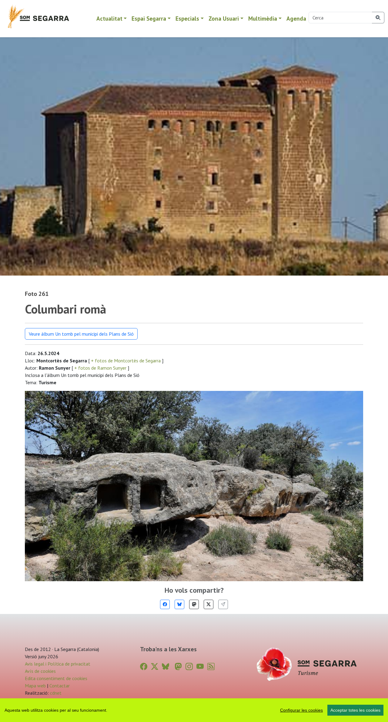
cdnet (55, 693)
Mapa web (35, 686)
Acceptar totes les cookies (355, 710)
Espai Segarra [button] (149, 18)
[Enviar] (223, 604)
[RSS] (211, 666)
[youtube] (200, 666)
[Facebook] (165, 604)
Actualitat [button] (109, 18)
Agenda (296, 18)
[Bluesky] (179, 604)
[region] (194, 710)
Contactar (59, 686)
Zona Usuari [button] (224, 18)
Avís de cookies (40, 671)
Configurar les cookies (301, 710)
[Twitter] (208, 604)
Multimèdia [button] (262, 18)
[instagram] (189, 666)
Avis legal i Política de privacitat (57, 664)
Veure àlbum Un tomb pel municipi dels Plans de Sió (81, 334)
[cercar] (378, 17)
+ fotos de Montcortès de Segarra (126, 361)
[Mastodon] (194, 604)
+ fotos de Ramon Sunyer (100, 368)
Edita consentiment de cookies (56, 678)
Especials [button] (187, 18)
